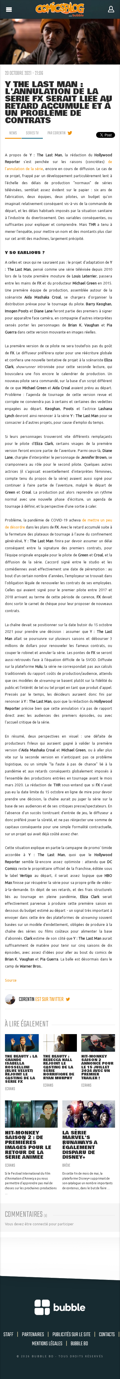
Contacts (107, 1334)
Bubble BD (79, 1343)
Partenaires (33, 1334)
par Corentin (56, 133)
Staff (8, 1334)
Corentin (26, 999)
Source (11, 980)
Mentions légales (47, 1343)
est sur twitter (49, 999)
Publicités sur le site (71, 1334)
